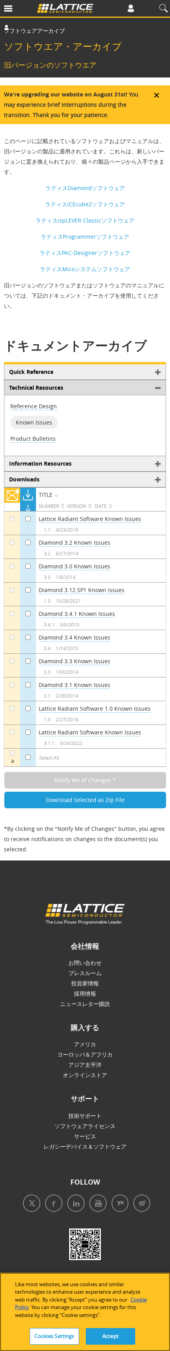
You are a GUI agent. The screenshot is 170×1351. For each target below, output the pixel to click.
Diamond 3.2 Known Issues (74, 542)
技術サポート (85, 1115)
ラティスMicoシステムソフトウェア (85, 269)
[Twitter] (30, 1204)
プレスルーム (85, 973)
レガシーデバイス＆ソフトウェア (85, 1146)
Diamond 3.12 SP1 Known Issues (82, 590)
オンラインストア (85, 1075)
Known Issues (34, 422)
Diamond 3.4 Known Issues (74, 637)
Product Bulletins (33, 438)
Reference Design (33, 406)
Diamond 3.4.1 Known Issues (77, 613)
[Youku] (118, 1204)
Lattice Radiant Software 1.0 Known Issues (95, 708)
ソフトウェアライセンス (85, 1126)
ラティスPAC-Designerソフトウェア (85, 253)
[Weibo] (140, 1204)
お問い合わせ (85, 962)
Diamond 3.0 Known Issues (74, 566)
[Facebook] (52, 1204)
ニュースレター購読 (85, 1004)
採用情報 (85, 993)
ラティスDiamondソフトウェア (85, 188)
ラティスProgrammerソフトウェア (85, 236)
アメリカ (85, 1044)
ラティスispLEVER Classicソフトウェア (85, 220)
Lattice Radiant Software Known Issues (90, 519)
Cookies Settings (54, 1336)
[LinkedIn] (74, 1204)
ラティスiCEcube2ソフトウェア (85, 204)
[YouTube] (96, 1204)
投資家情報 (85, 983)
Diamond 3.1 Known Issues (74, 685)
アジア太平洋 (85, 1064)
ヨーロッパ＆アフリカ (85, 1054)
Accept (110, 1336)
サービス (85, 1136)
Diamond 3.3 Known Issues (74, 661)
